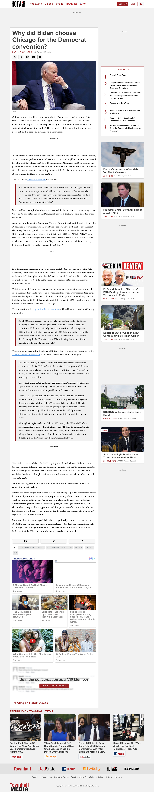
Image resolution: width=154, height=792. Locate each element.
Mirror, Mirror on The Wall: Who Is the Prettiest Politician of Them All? (127, 746)
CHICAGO (89, 548)
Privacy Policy (89, 777)
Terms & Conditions (77, 777)
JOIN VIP (123, 4)
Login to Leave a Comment (54, 686)
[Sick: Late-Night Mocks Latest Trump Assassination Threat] (122, 439)
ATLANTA (78, 548)
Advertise (66, 777)
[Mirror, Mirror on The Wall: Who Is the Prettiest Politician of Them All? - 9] (128, 727)
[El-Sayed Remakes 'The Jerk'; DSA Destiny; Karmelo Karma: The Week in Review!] (122, 274)
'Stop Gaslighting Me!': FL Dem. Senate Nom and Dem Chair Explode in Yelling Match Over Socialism (59, 747)
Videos (49, 4)
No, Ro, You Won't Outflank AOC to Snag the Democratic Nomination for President (125, 128)
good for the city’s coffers (46, 309)
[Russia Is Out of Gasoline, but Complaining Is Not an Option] (122, 317)
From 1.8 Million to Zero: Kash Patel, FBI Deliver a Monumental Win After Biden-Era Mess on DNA (91, 747)
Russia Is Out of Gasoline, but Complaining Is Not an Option (121, 334)
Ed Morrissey (108, 298)
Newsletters (58, 777)
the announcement (36, 179)
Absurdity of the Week (119, 103)
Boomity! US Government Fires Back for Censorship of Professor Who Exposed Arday (125, 96)
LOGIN (133, 4)
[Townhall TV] (72, 4)
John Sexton (108, 176)
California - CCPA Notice (114, 777)
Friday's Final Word (118, 75)
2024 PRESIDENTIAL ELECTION (59, 548)
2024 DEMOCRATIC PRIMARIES (31, 548)
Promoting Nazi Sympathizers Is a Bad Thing (122, 211)
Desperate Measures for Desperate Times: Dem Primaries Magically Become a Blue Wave (125, 85)
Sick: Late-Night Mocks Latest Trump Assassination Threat (121, 456)
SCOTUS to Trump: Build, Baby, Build (122, 413)
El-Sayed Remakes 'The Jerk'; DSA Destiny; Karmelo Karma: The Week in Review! (121, 292)
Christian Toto (109, 461)
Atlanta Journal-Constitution (26, 354)
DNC (15, 553)
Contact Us (99, 777)
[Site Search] (141, 4)
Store (59, 4)
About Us (35, 777)
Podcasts (36, 4)
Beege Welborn (109, 418)
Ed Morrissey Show (46, 777)
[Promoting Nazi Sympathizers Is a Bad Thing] (122, 194)
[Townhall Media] (19, 787)
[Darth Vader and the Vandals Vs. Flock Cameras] (122, 154)
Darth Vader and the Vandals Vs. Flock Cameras (120, 171)
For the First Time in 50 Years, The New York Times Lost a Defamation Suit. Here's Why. (24, 747)
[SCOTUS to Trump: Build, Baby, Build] (122, 397)
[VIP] (83, 4)
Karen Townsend (22, 52)
